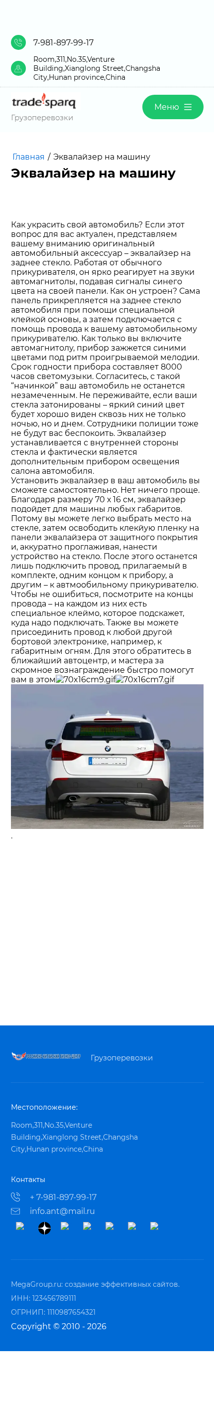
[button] (173, 107)
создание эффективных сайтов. (122, 1284)
